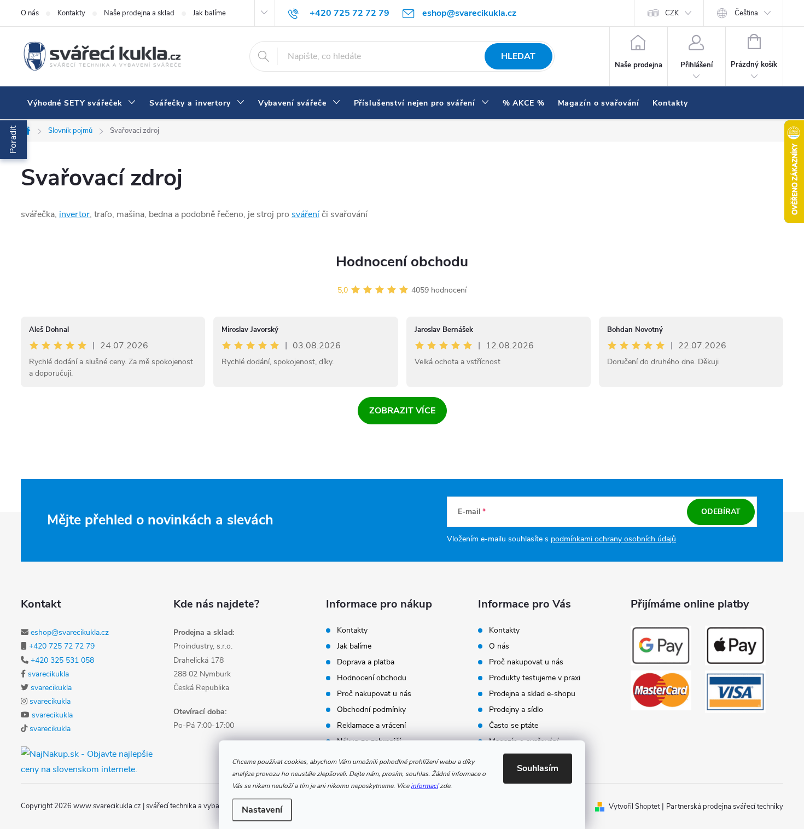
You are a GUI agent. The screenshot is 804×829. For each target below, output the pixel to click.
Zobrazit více (402, 411)
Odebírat (721, 511)
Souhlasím (537, 768)
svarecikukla (48, 674)
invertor (74, 214)
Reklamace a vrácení (371, 725)
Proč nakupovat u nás (374, 694)
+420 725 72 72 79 (62, 646)
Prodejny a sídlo (516, 709)
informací (424, 785)
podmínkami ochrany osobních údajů (613, 539)
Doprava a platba (365, 662)
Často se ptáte (513, 725)
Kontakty (71, 13)
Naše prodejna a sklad (139, 13)
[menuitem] (82, 103)
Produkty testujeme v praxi (534, 678)
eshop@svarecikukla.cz (70, 632)
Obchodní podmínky (371, 709)
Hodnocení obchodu (402, 261)
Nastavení (262, 810)
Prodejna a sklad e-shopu (532, 694)
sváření (305, 214)
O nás (30, 13)
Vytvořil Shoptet (634, 807)
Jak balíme (209, 13)
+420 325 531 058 (62, 660)
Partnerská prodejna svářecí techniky (724, 807)
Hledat (518, 56)
